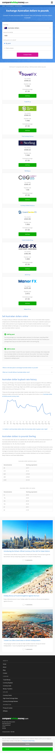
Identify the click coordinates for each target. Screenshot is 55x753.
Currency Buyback (10, 6)
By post (8, 43)
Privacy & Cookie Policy (28, 741)
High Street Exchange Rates (10, 698)
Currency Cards (7, 686)
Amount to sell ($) (8, 32)
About (4, 667)
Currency (5, 24)
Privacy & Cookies (7, 708)
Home (3, 6)
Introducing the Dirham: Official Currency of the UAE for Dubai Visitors (27, 551)
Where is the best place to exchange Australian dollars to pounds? (20, 367)
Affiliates (5, 711)
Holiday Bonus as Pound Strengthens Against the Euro (21, 596)
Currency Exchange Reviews (10, 701)
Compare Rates (27, 54)
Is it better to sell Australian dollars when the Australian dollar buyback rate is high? (25, 429)
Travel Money (6, 680)
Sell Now (27, 96)
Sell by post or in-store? (9, 40)
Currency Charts (7, 695)
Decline (27, 744)
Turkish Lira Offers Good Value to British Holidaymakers (22, 640)
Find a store (9, 48)
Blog (4, 670)
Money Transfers (7, 689)
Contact (5, 673)
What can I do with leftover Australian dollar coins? (16, 372)
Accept (27, 749)
